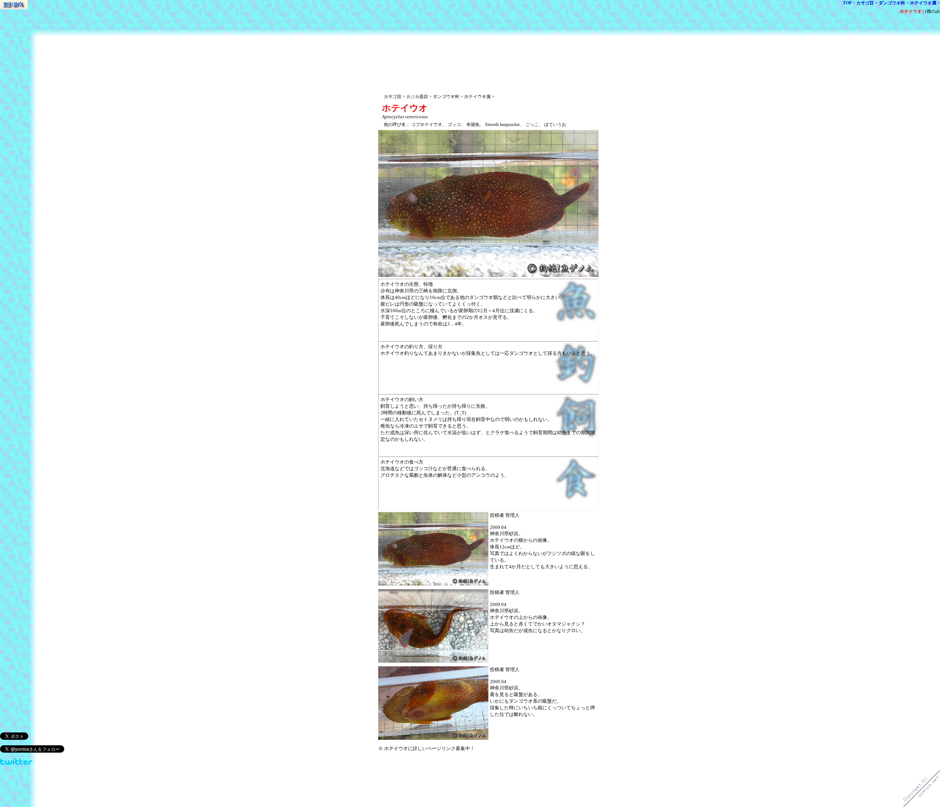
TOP (847, 3)
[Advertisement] (488, 39)
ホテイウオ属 (923, 3)
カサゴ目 (865, 3)
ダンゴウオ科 (892, 3)
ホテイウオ (911, 11)
